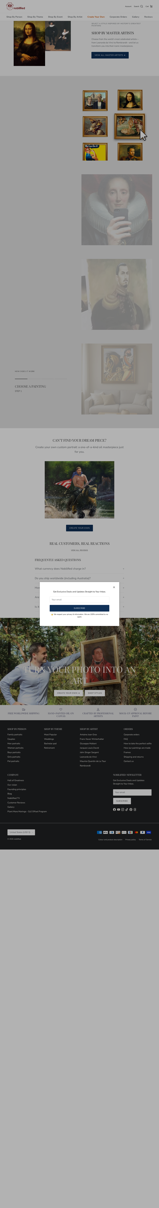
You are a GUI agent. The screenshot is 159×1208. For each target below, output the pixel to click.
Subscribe (79, 608)
